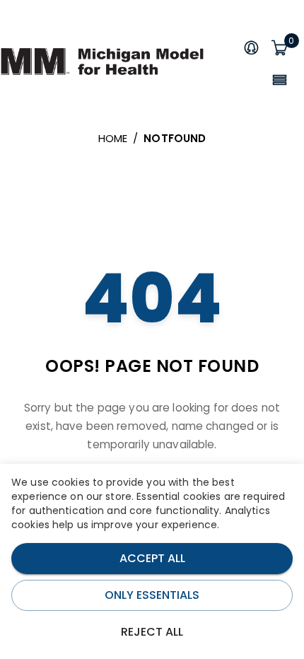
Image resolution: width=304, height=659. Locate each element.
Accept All (152, 558)
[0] (279, 49)
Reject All (152, 632)
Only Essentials (152, 595)
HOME (113, 138)
